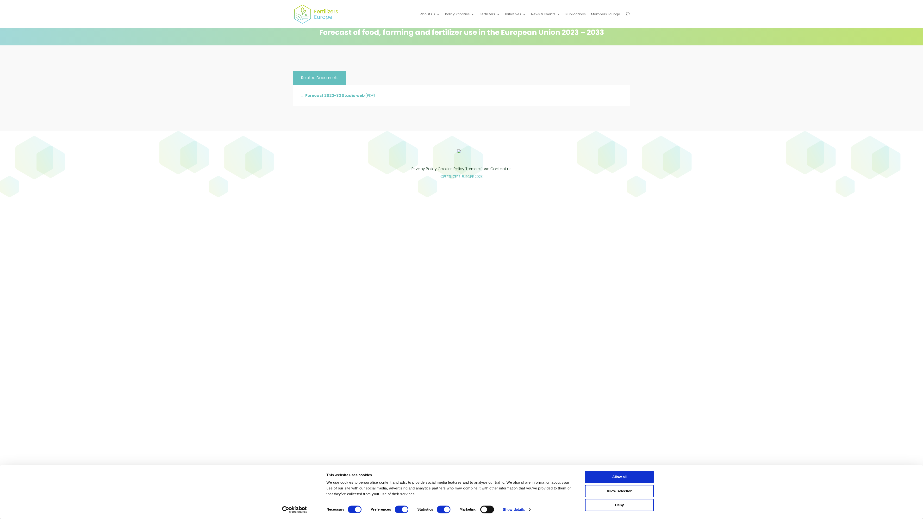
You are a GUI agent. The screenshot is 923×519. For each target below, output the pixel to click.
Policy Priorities (457, 14)
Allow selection (619, 491)
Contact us (500, 169)
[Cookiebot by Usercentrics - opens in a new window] (295, 509)
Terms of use (477, 169)
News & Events (543, 14)
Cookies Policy (451, 169)
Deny (619, 505)
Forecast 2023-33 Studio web (340, 95)
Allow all (619, 477)
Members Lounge (605, 14)
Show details (514, 509)
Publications (576, 14)
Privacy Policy (424, 169)
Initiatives (513, 14)
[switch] (401, 509)
